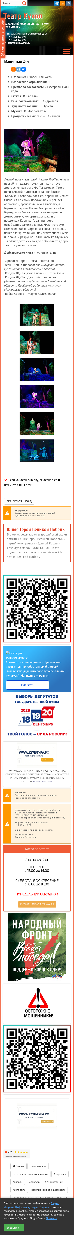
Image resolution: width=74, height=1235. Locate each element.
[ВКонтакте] (23, 69)
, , (27, 33)
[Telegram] (18, 69)
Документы (60, 1174)
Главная (19, 1166)
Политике (51, 1218)
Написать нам (55, 1181)
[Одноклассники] (13, 69)
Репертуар (34, 1181)
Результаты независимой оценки (30, 1174)
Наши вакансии (38, 1166)
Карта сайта (19, 1189)
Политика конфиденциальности (48, 1189)
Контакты (17, 1181)
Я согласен (13, 1227)
